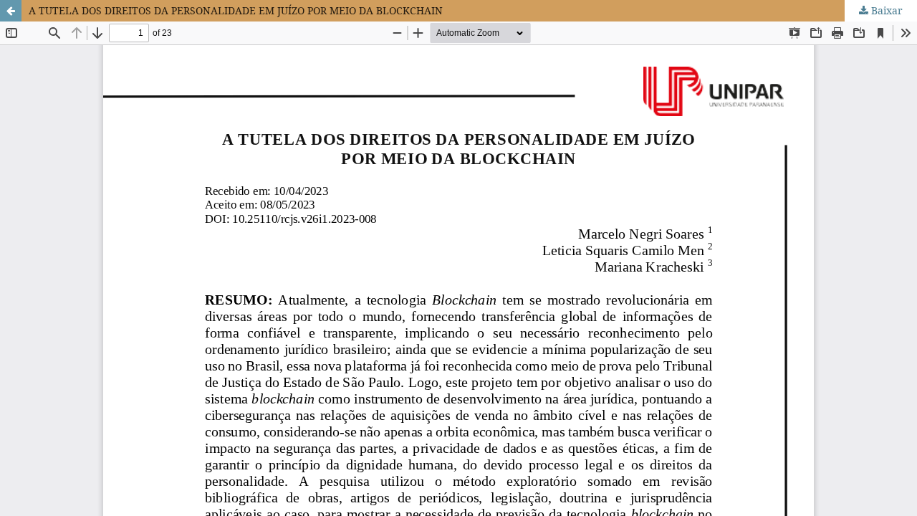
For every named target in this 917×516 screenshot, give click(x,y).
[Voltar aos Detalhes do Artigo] (10, 11)
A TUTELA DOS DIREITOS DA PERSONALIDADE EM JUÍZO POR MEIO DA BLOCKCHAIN (236, 10)
